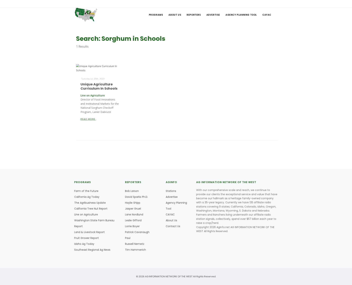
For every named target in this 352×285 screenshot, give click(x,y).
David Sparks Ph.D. (136, 197)
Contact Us (173, 226)
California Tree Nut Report (90, 208)
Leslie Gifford (133, 220)
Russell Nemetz (134, 244)
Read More (88, 119)
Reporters (194, 14)
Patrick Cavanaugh (137, 232)
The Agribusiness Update (90, 203)
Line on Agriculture (86, 214)
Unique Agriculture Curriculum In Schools (99, 86)
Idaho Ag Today (84, 244)
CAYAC (266, 14)
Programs (156, 14)
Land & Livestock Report (89, 232)
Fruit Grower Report (86, 238)
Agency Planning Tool (241, 14)
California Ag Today (86, 197)
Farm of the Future (86, 191)
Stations (171, 191)
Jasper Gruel (133, 208)
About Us (174, 14)
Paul (127, 238)
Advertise (213, 14)
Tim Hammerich (135, 250)
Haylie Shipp (132, 203)
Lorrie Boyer (132, 226)
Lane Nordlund (134, 214)
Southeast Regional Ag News (92, 250)
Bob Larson (132, 191)
